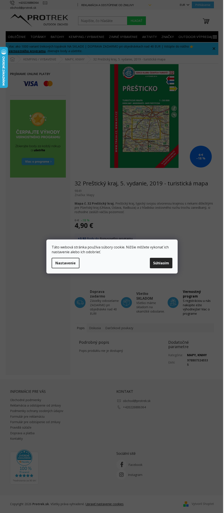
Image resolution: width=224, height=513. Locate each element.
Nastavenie (65, 263)
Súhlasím (161, 263)
